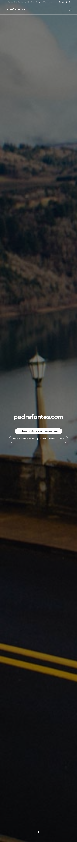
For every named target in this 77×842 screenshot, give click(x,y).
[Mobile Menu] (70, 9)
